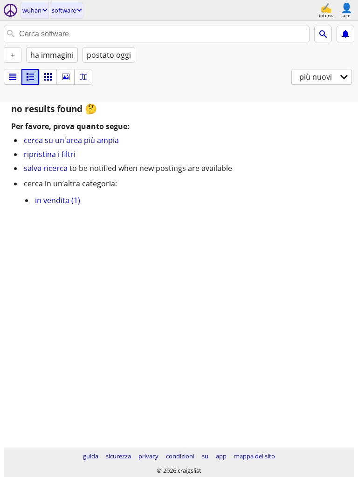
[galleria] (66, 77)
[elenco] (12, 77)
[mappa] (83, 77)
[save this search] (345, 34)
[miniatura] (30, 77)
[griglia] (48, 77)
